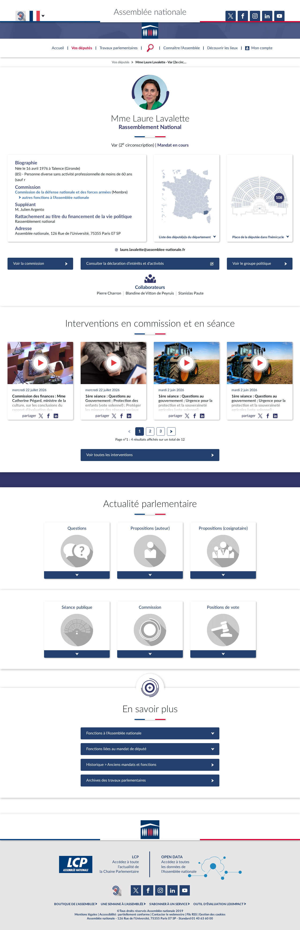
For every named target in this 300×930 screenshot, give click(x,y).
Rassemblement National (150, 127)
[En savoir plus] (150, 550)
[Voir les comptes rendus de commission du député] (150, 629)
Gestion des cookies (212, 914)
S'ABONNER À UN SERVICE (168, 904)
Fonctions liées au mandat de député (150, 749)
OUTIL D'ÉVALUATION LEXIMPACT (218, 904)
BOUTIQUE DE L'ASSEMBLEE (74, 904)
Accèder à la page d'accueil (150, 29)
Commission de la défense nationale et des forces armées (63, 192)
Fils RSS (192, 914)
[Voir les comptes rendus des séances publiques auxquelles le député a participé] (77, 629)
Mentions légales (86, 914)
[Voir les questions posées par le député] (77, 550)
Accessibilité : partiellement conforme (124, 914)
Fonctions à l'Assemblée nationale (150, 733)
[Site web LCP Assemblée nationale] (102, 864)
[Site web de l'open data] (197, 864)
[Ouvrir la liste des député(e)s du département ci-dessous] (186, 198)
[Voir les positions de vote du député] (223, 629)
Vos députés (120, 62)
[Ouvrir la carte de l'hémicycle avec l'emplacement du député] (259, 198)
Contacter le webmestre (168, 914)
